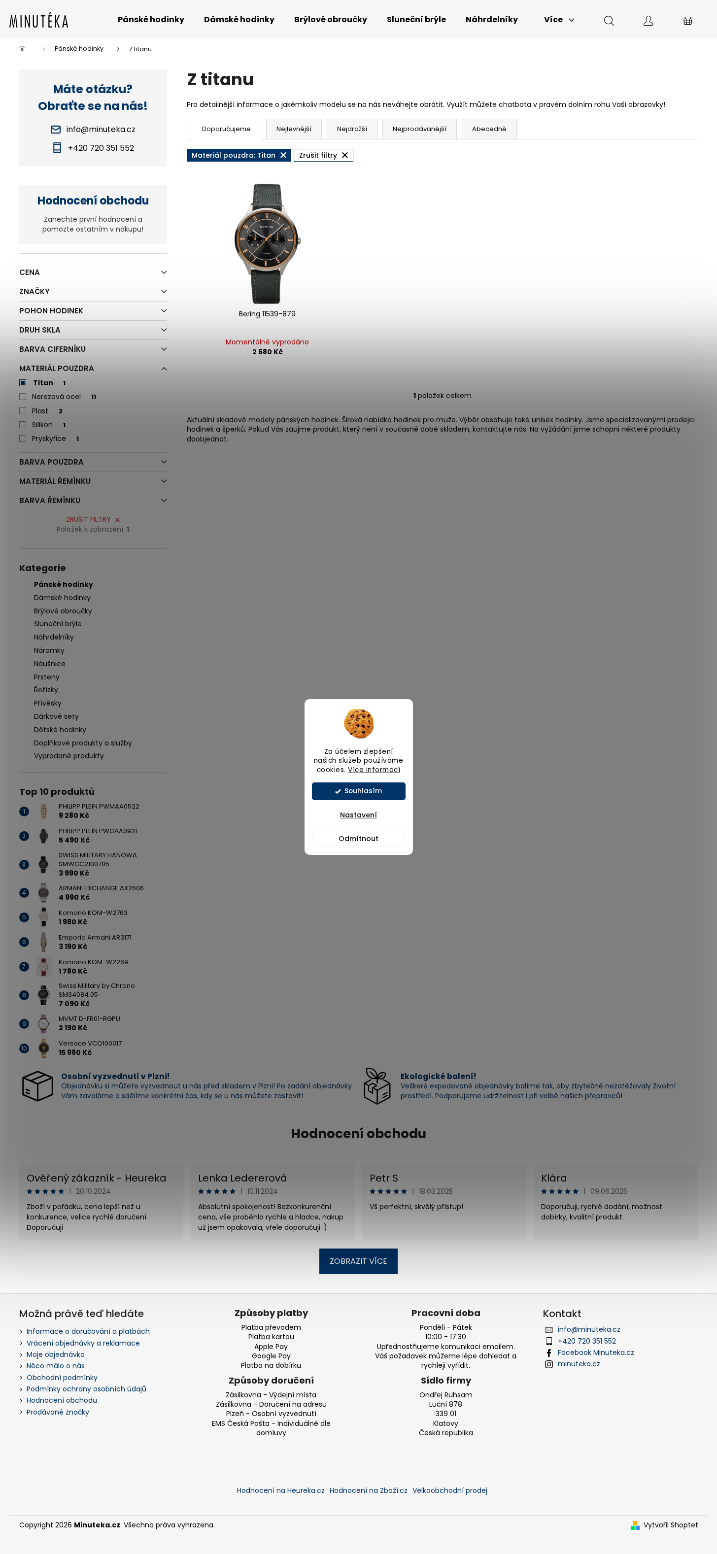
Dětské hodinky (60, 730)
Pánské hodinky (63, 584)
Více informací (374, 770)
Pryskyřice (55, 438)
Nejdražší (352, 129)
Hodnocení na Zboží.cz (369, 1490)
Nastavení (358, 815)
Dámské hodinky (62, 598)
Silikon (49, 425)
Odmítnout (358, 839)
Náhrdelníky (54, 637)
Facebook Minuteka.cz (596, 1352)
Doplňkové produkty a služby (83, 743)
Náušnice (50, 664)
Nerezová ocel (64, 397)
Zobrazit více (358, 1261)
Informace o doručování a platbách (88, 1331)
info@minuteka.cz (589, 1329)
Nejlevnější (293, 129)
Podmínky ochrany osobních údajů (86, 1389)
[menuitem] (151, 19)
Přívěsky (48, 703)
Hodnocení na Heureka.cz (281, 1490)
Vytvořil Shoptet (671, 1525)
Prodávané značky (58, 1412)
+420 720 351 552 (587, 1341)
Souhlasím (363, 791)
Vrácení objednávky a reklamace (83, 1343)
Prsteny (47, 677)
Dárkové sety (56, 716)
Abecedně (489, 129)
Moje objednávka (56, 1354)
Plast (47, 411)
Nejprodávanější (419, 129)
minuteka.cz (579, 1364)
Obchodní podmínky (62, 1378)
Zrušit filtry (88, 519)
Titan (49, 383)
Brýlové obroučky (63, 611)
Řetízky (46, 690)
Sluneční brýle (58, 624)
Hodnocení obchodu (358, 1134)
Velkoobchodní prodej (449, 1490)
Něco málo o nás (56, 1366)
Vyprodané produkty (69, 756)
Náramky (49, 650)
